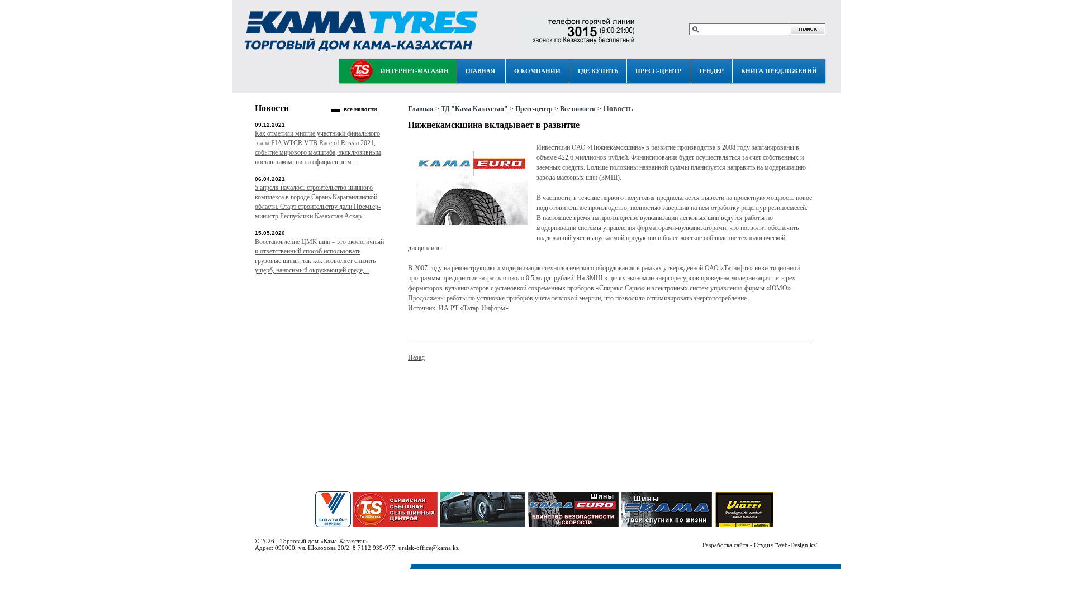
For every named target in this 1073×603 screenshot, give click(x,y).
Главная (480, 71)
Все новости (578, 109)
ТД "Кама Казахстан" (474, 109)
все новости (360, 109)
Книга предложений (779, 71)
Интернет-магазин (415, 71)
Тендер (711, 71)
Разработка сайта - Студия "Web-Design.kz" (760, 545)
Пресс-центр (658, 71)
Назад (416, 357)
